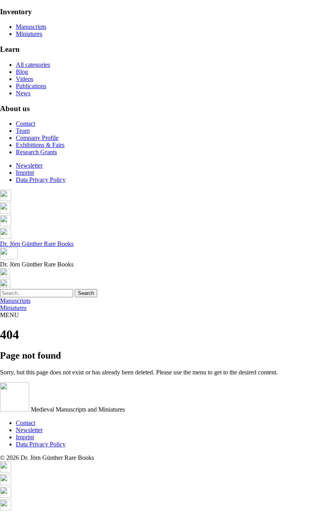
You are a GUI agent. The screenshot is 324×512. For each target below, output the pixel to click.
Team (23, 130)
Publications (31, 86)
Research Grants (36, 152)
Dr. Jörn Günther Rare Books (36, 243)
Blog (22, 71)
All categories (33, 64)
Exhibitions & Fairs (40, 145)
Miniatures (29, 33)
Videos (24, 79)
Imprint (25, 172)
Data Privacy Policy (41, 179)
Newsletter (29, 165)
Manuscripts (31, 26)
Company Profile (37, 137)
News (23, 93)
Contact (25, 123)
